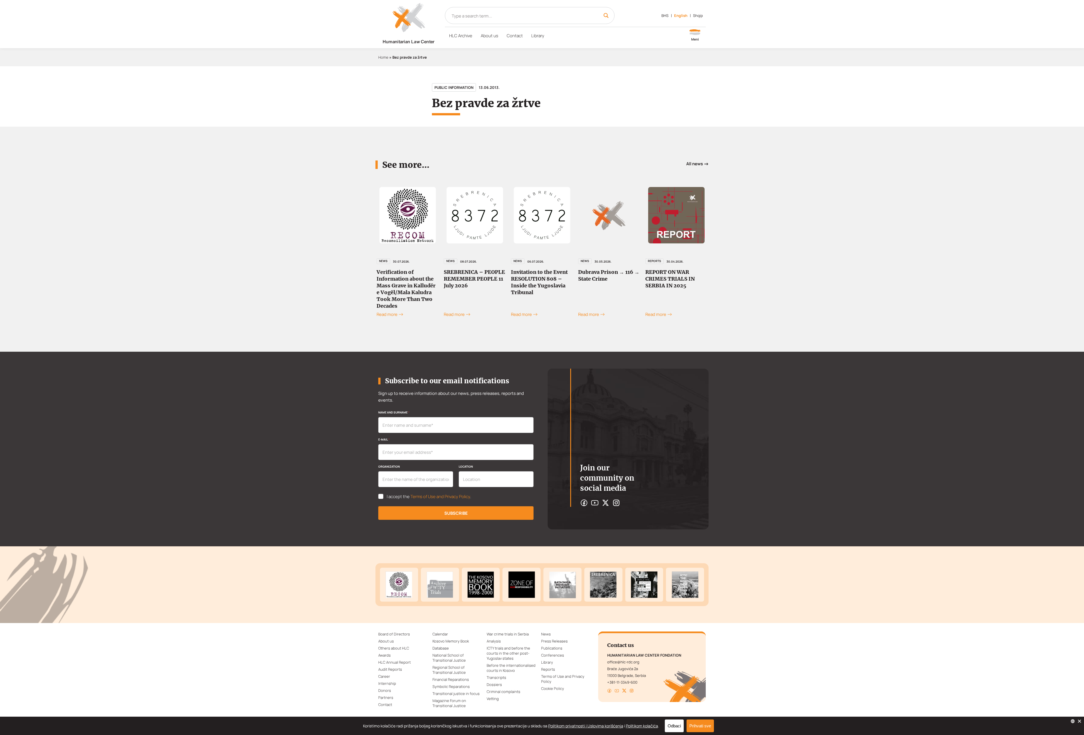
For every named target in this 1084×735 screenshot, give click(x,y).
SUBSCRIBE (456, 513)
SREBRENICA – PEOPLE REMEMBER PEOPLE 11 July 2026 (474, 279)
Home (383, 57)
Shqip (698, 15)
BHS (664, 15)
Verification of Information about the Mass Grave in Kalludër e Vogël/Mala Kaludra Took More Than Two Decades (406, 289)
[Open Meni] (695, 35)
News (383, 261)
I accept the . (429, 496)
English (680, 15)
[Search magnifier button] (606, 15)
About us (489, 36)
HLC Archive (460, 36)
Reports (654, 261)
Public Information (453, 87)
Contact (515, 36)
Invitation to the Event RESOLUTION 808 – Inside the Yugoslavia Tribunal (539, 282)
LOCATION (466, 466)
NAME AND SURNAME (393, 412)
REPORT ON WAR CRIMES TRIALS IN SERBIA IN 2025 (670, 279)
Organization (389, 466)
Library (537, 36)
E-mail (384, 439)
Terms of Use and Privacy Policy (440, 496)
